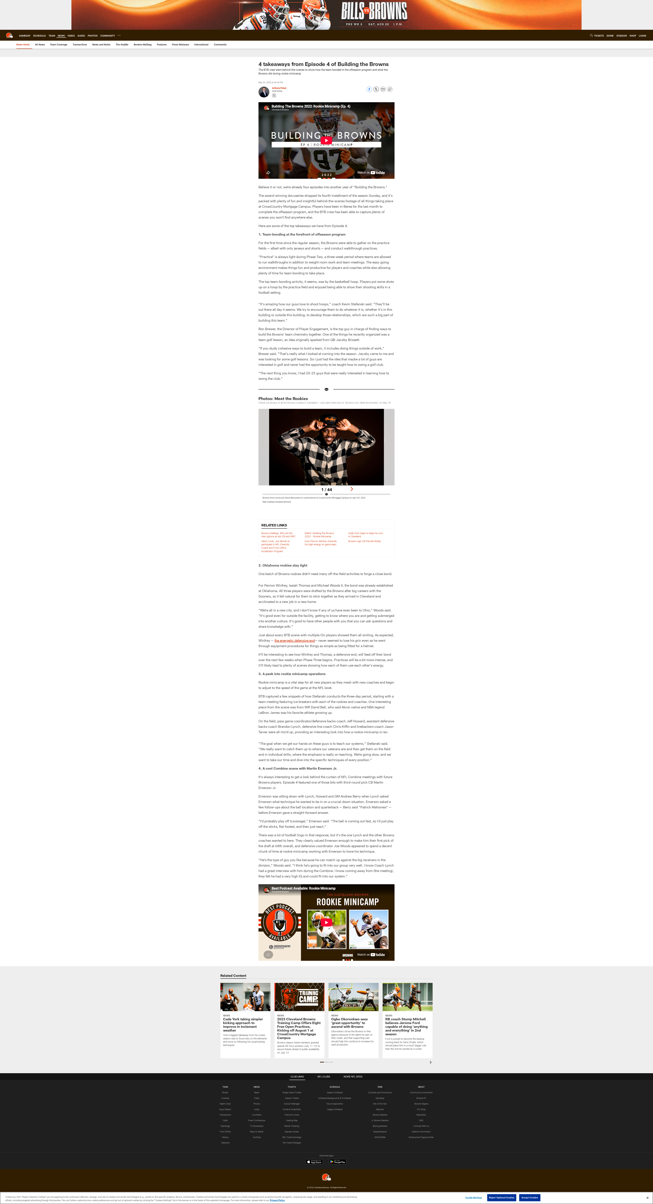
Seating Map (292, 1120)
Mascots (380, 1109)
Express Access (292, 1131)
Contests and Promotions (380, 1092)
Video (256, 1098)
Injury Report (225, 1109)
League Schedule (334, 1109)
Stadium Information (421, 1131)
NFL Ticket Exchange (291, 1137)
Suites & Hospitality (292, 1109)
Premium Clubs (292, 1115)
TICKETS (292, 1087)
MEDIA (257, 1087)
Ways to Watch (257, 1131)
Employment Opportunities (421, 1137)
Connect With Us (421, 1126)
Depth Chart (225, 1103)
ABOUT (421, 1087)
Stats (225, 1120)
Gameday (380, 1098)
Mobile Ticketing (291, 1126)
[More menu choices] (119, 35)
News (256, 1092)
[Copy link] (389, 89)
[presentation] (431, 1063)
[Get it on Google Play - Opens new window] (337, 1163)
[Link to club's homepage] (9, 35)
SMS (421, 1120)
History (225, 1137)
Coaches (225, 1098)
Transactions (225, 1115)
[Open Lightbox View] (326, 458)
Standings (225, 1126)
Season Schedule (335, 1092)
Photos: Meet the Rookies (283, 398)
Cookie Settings (473, 1197)
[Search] (591, 35)
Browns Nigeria (421, 1103)
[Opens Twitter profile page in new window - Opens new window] (274, 95)
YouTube (257, 1137)
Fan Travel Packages (292, 1142)
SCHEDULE (335, 1087)
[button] (322, 1062)
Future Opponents (334, 1103)
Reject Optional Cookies (501, 1197)
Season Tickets (292, 1098)
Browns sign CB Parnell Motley (364, 541)
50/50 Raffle (380, 1137)
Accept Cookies (530, 1197)
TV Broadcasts (256, 1126)
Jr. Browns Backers (380, 1120)
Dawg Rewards (380, 1131)
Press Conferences (256, 1120)
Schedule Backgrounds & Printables (334, 1098)
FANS (380, 1087)
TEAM (225, 1087)
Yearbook (225, 1142)
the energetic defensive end (294, 640)
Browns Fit (421, 1098)
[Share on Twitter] (376, 91)
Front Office (225, 1131)
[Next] (352, 489)
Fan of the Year (380, 1103)
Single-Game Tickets (291, 1092)
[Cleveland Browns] (326, 1177)
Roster (225, 1092)
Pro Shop (421, 1109)
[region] (326, 1198)
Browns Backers (380, 1115)
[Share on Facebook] (369, 91)
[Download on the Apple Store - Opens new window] (314, 1162)
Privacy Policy (277, 1200)
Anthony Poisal (279, 88)
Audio (256, 1109)
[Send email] (383, 91)
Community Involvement (421, 1092)
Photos (256, 1103)
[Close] (647, 1197)
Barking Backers (380, 1126)
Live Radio (256, 1115)
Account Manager (292, 1103)
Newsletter (421, 1115)
